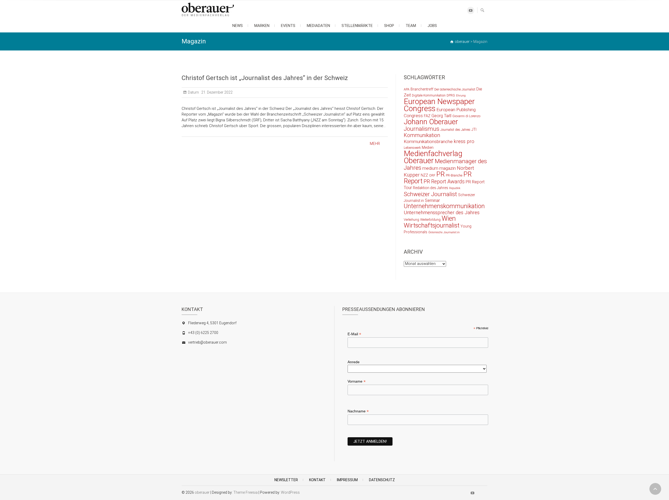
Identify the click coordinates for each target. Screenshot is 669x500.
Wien (449, 218)
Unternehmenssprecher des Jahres (442, 212)
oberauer (202, 492)
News (237, 25)
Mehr (375, 143)
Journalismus (421, 128)
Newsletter (286, 480)
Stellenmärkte (357, 25)
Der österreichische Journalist (454, 89)
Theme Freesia (245, 492)
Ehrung (461, 95)
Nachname (358, 411)
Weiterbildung (430, 219)
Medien (428, 147)
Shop (389, 25)
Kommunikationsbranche (428, 141)
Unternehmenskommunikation (444, 206)
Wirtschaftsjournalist (431, 225)
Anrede (354, 362)
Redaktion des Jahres (430, 188)
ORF (432, 175)
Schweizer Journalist (430, 194)
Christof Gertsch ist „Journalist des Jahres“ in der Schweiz (265, 78)
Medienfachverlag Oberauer (433, 157)
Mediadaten (318, 25)
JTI (473, 129)
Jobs (432, 25)
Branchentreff (422, 89)
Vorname (357, 381)
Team (411, 25)
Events (288, 25)
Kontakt (317, 480)
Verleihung (411, 219)
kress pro (464, 141)
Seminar (432, 200)
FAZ (427, 116)
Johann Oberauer (431, 121)
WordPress (290, 492)
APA (407, 89)
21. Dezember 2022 (216, 92)
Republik (454, 188)
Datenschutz (382, 480)
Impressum (347, 480)
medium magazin (439, 168)
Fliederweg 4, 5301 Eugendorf (212, 323)
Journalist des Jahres (455, 130)
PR (440, 174)
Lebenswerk (412, 148)
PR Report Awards (444, 182)
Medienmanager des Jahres (445, 164)
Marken (261, 25)
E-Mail (354, 334)
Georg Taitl (441, 115)
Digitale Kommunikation (429, 95)
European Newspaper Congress (439, 105)
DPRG (451, 95)
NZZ (424, 175)
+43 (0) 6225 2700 (203, 333)
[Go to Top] (655, 489)
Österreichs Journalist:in (444, 232)
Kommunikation (422, 135)
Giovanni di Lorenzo (466, 116)
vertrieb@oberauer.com (207, 342)
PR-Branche (454, 175)
